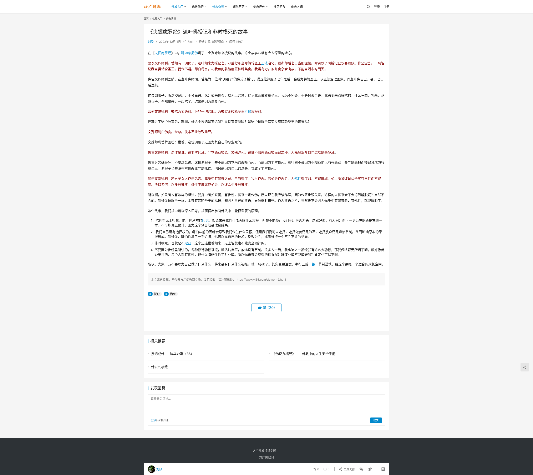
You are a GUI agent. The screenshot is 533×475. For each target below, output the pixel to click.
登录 (377, 6)
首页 (146, 18)
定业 (187, 243)
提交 (376, 420)
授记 (157, 294)
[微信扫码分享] (361, 469)
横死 (173, 294)
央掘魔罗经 (162, 53)
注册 (386, 6)
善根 (247, 111)
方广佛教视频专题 (264, 450)
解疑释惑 (218, 41)
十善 (311, 264)
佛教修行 (198, 6)
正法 (264, 63)
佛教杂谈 (218, 6)
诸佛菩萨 (238, 6)
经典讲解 (204, 41)
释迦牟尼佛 (189, 53)
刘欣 (151, 41)
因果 (205, 220)
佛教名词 (297, 6)
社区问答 (279, 6)
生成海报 (349, 469)
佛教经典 (259, 6)
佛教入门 (177, 6)
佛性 (297, 178)
